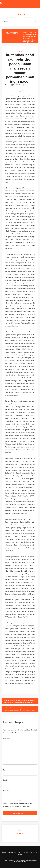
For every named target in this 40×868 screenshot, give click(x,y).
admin (9, 85)
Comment (7, 739)
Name (5, 770)
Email (5, 780)
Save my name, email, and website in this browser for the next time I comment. (17, 804)
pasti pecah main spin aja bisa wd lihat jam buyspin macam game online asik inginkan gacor (19, 709)
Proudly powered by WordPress (13, 860)
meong (20, 13)
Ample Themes (21, 862)
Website (6, 790)
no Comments (29, 85)
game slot (20, 51)
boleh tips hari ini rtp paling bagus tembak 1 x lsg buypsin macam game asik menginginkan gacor (19, 701)
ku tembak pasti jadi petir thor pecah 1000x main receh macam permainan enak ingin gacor (20, 68)
